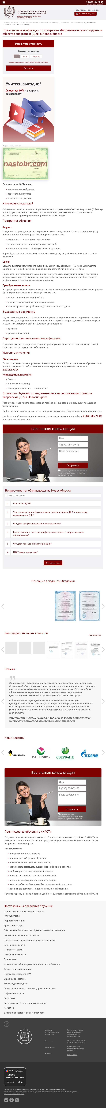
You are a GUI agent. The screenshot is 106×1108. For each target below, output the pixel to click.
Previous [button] (2, 606)
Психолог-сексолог (13, 949)
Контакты (48, 1053)
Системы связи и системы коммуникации (25, 1003)
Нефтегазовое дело (14, 993)
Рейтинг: (10, 1082)
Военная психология (14, 945)
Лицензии (48, 1041)
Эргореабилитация (13, 925)
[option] (17, 593)
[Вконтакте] (6, 1100)
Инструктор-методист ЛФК (17, 974)
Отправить (73, 465)
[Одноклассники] (11, 1100)
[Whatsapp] (17, 1100)
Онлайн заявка (72, 1055)
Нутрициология (12, 915)
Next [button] (103, 606)
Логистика (9, 1007)
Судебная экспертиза (15, 978)
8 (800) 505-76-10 (94, 2)
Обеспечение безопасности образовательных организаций (34, 930)
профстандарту (10, 369)
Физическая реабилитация (17, 969)
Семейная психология (15, 954)
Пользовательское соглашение (14, 1094)
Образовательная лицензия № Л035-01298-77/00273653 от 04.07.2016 (29, 17)
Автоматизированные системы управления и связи (30, 988)
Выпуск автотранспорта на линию (21, 935)
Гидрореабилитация (14, 920)
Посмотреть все (53, 563)
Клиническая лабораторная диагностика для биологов (32, 964)
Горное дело (10, 959)
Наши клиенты (50, 1047)
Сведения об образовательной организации (52, 1032)
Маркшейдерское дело (15, 983)
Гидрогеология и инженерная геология (24, 911)
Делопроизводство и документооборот (24, 1012)
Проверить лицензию (87, 14)
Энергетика (10, 998)
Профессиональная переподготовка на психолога (29, 940)
